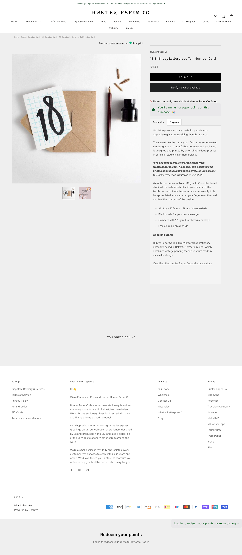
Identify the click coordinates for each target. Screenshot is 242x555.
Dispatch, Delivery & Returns (28, 388)
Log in (235, 523)
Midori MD (213, 418)
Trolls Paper (214, 435)
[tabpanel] (185, 204)
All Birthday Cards (49, 37)
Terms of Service (21, 394)
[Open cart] (231, 16)
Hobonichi (213, 400)
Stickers (170, 21)
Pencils (117, 21)
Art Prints (114, 28)
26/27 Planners (58, 21)
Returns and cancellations (26, 418)
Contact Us (164, 400)
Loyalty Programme (84, 21)
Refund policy (19, 406)
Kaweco (212, 412)
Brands (130, 28)
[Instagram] (79, 470)
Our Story (163, 388)
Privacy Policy (20, 400)
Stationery (153, 21)
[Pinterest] (87, 470)
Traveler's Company (218, 406)
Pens (103, 21)
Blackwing (213, 394)
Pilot (209, 447)
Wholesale (164, 394)
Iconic (210, 441)
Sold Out (185, 77)
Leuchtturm (214, 429)
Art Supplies (188, 21)
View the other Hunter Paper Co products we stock (182, 262)
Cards (206, 21)
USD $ (17, 497)
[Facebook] (71, 470)
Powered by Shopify (26, 509)
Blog (160, 418)
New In (14, 21)
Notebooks (134, 21)
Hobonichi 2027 (34, 21)
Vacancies (164, 406)
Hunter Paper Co (158, 51)
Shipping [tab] (174, 122)
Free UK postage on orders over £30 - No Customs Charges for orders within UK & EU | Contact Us (121, 3)
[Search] (223, 16)
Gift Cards (17, 412)
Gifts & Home (223, 21)
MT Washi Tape (216, 423)
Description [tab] (158, 122)
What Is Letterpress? (170, 412)
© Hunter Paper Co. (23, 505)
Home (16, 37)
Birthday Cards (34, 37)
